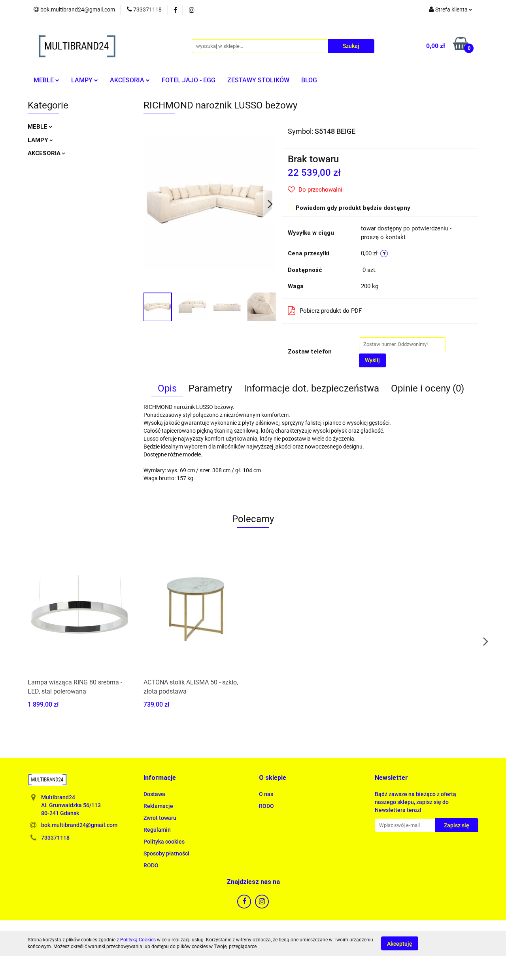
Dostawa (154, 794)
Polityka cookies (164, 841)
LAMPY (82, 80)
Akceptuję (399, 943)
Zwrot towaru (159, 818)
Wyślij (372, 360)
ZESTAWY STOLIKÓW (258, 80)
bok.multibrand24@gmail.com (79, 825)
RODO (151, 865)
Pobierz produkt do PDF (331, 310)
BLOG (309, 80)
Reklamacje (158, 806)
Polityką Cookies (138, 940)
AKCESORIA (128, 80)
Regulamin (157, 830)
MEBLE (44, 80)
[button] (159, 778)
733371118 (55, 837)
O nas (266, 794)
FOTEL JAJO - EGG (188, 80)
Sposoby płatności (166, 853)
